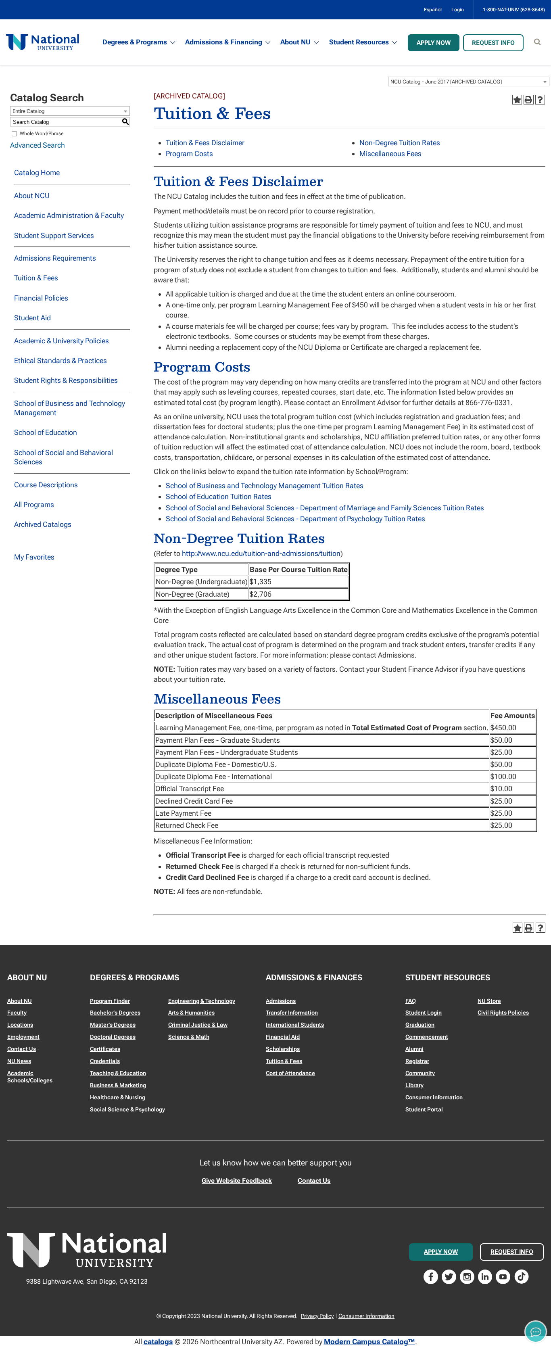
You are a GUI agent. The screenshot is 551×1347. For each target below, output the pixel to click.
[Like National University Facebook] (431, 1276)
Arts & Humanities (191, 1012)
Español (433, 10)
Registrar (417, 1061)
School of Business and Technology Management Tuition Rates (264, 485)
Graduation (419, 1024)
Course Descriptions (46, 484)
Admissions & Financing (223, 42)
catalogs (158, 1341)
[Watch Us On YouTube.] (503, 1276)
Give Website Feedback (237, 1180)
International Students (295, 1024)
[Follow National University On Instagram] (467, 1276)
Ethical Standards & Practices (60, 360)
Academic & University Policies (61, 340)
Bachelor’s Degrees (115, 1012)
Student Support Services (54, 235)
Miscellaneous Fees (390, 153)
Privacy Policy (317, 1316)
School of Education (45, 432)
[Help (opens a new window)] (540, 99)
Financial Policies (41, 298)
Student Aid (32, 317)
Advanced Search (37, 145)
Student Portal (424, 1109)
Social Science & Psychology (127, 1109)
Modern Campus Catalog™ (369, 1341)
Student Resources (359, 42)
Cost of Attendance (290, 1073)
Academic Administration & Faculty (69, 215)
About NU (295, 42)
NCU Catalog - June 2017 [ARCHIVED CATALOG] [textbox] (446, 82)
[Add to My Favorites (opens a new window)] (517, 99)
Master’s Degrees (113, 1024)
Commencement (426, 1037)
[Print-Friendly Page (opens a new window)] (528, 99)
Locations (20, 1024)
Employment (23, 1037)
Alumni (414, 1049)
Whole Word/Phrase (42, 133)
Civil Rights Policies (503, 1012)
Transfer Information (292, 1012)
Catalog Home (37, 172)
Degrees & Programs (134, 42)
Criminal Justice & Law (197, 1024)
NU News (19, 1061)
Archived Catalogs (42, 524)
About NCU (32, 195)
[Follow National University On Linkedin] (485, 1276)
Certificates (105, 1049)
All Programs (34, 504)
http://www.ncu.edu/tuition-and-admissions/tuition (261, 553)
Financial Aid (283, 1037)
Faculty (17, 1012)
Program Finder (110, 1001)
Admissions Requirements (55, 258)
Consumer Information (434, 1097)
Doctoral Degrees (113, 1037)
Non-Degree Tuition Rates (399, 142)
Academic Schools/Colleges (29, 1077)
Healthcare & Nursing (117, 1097)
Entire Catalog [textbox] (29, 111)
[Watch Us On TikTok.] (521, 1276)
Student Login (423, 1012)
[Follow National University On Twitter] (449, 1276)
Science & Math (188, 1037)
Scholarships (283, 1049)
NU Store (489, 1001)
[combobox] (468, 81)
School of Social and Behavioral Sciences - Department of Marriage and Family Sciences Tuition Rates (325, 507)
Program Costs (189, 153)
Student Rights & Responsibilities (66, 380)
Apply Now (434, 42)
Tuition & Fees (36, 278)
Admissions (281, 1001)
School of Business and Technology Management (69, 408)
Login (457, 10)
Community (420, 1073)
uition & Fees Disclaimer (206, 142)
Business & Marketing (118, 1085)
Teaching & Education (118, 1073)
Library (414, 1085)
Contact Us (21, 1049)
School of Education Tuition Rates (218, 496)
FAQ (410, 1001)
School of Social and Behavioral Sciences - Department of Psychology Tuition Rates (295, 518)
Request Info (493, 42)
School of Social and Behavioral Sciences (63, 457)
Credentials (105, 1061)
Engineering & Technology (201, 1001)
